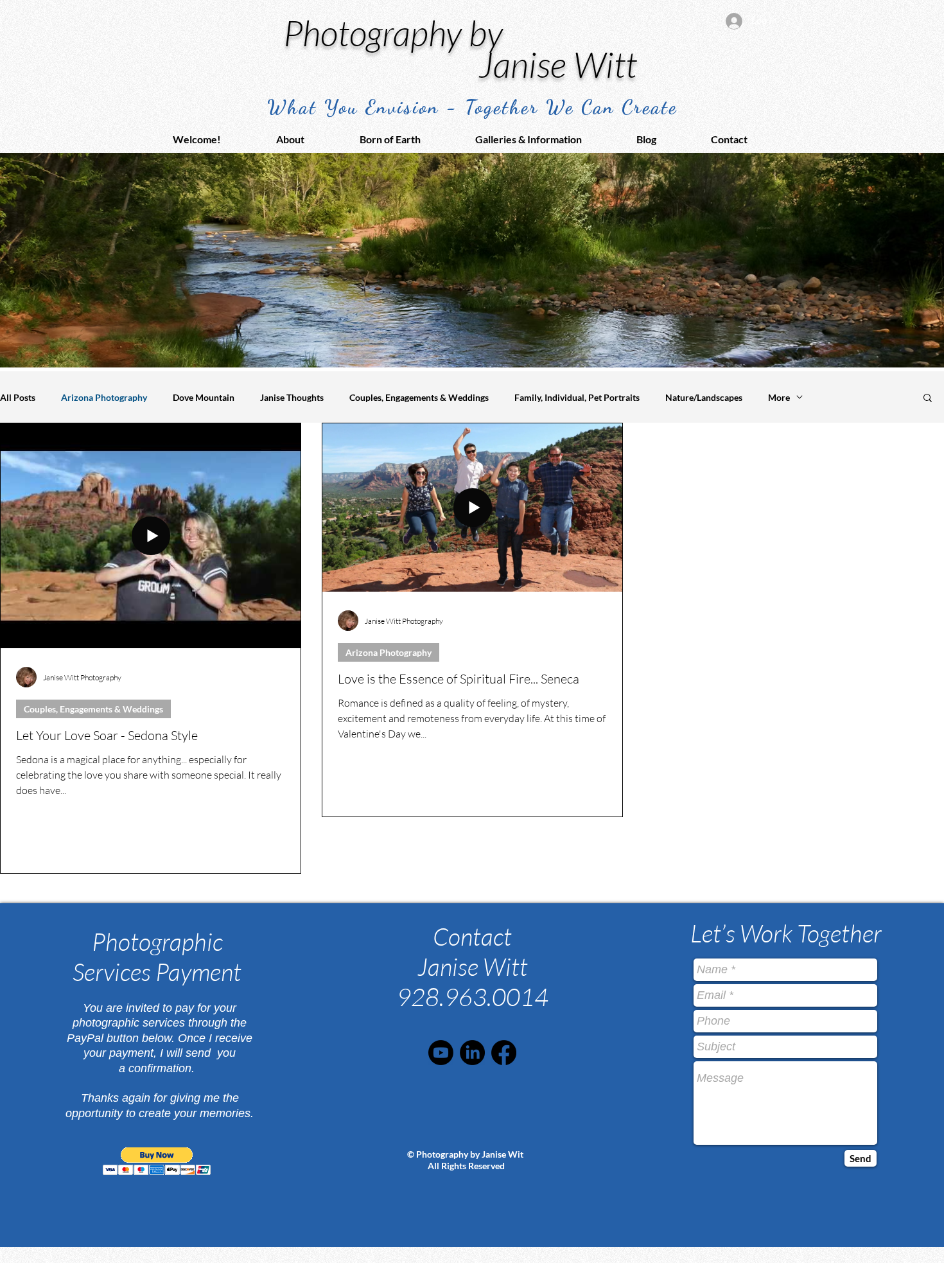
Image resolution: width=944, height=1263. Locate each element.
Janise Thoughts (292, 397)
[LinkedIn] (472, 1052)
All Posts (17, 397)
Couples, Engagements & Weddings (419, 397)
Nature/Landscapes (703, 397)
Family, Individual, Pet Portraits (577, 397)
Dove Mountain (203, 397)
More (779, 397)
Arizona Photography (104, 397)
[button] (546, 139)
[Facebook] (503, 1052)
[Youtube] (440, 1052)
